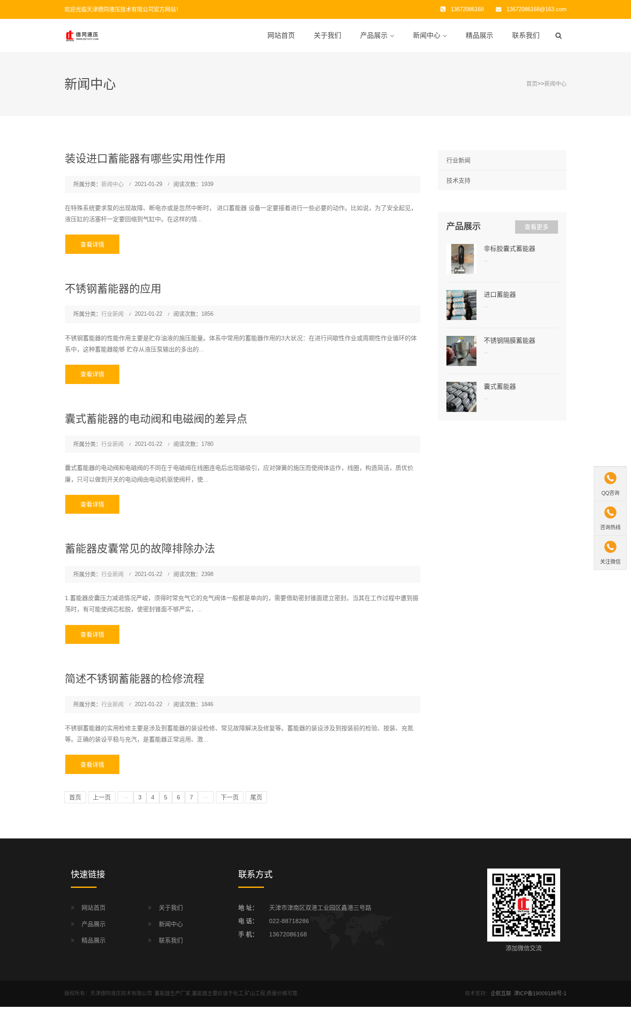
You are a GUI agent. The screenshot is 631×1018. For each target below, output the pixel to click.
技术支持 (458, 180)
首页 (531, 83)
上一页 (102, 797)
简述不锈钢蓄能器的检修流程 (134, 679)
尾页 (256, 797)
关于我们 (327, 35)
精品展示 (479, 35)
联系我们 (526, 35)
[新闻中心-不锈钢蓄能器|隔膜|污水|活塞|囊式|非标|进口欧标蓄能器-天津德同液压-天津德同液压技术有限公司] (107, 35)
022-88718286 (289, 920)
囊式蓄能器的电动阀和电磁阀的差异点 (156, 419)
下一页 (230, 797)
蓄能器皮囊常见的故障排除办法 (140, 549)
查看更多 (537, 226)
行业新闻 (112, 314)
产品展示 (374, 35)
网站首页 (281, 35)
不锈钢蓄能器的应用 (113, 289)
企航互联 (501, 994)
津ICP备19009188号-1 (540, 994)
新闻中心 (426, 35)
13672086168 (288, 934)
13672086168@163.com (537, 9)
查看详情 (92, 244)
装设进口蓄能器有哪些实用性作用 (145, 158)
